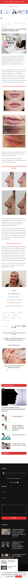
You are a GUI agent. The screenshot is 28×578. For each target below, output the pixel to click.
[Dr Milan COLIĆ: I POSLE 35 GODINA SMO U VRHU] (5, 446)
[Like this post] (12, 326)
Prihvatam (18, 576)
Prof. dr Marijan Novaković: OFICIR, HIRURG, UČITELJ (19, 556)
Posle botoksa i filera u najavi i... (12, 567)
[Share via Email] (15, 327)
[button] (3, 360)
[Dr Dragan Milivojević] (5, 419)
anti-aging (4, 312)
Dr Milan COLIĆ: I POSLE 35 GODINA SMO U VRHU (19, 444)
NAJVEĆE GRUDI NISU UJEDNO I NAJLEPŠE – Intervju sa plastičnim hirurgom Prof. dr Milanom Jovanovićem (19, 532)
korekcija (13, 317)
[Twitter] (12, 482)
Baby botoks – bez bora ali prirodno (11, 561)
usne (8, 320)
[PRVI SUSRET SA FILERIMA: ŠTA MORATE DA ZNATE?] (14, 356)
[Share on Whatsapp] (21, 326)
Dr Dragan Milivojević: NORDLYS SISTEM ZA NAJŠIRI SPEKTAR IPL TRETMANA (18, 428)
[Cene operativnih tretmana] (5, 437)
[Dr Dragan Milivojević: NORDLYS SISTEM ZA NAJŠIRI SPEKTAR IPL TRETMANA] (5, 428)
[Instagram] (15, 482)
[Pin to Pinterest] (17, 326)
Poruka (2, 504)
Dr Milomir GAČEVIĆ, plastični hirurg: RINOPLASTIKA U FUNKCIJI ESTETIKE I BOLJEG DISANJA (18, 545)
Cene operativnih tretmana (18, 434)
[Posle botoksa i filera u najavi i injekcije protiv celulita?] (4, 568)
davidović (20, 312)
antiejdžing (12, 312)
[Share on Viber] (13, 327)
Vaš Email (3, 497)
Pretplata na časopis (14, 1)
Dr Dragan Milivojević (17, 416)
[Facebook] (10, 482)
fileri (3, 315)
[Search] (26, 18)
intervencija (5, 317)
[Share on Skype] (12, 327)
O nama (5, 1)
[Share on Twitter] (16, 326)
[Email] (17, 482)
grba (9, 315)
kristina (20, 317)
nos (3, 320)
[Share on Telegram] (23, 326)
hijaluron (14, 315)
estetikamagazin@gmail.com (15, 478)
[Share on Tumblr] (20, 326)
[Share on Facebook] (14, 326)
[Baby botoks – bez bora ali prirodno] (4, 562)
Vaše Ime (3, 491)
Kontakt (22, 1)
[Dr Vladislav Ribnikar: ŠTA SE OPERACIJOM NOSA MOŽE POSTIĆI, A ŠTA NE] (14, 397)
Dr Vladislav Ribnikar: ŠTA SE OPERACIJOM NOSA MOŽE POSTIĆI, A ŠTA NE (13, 409)
